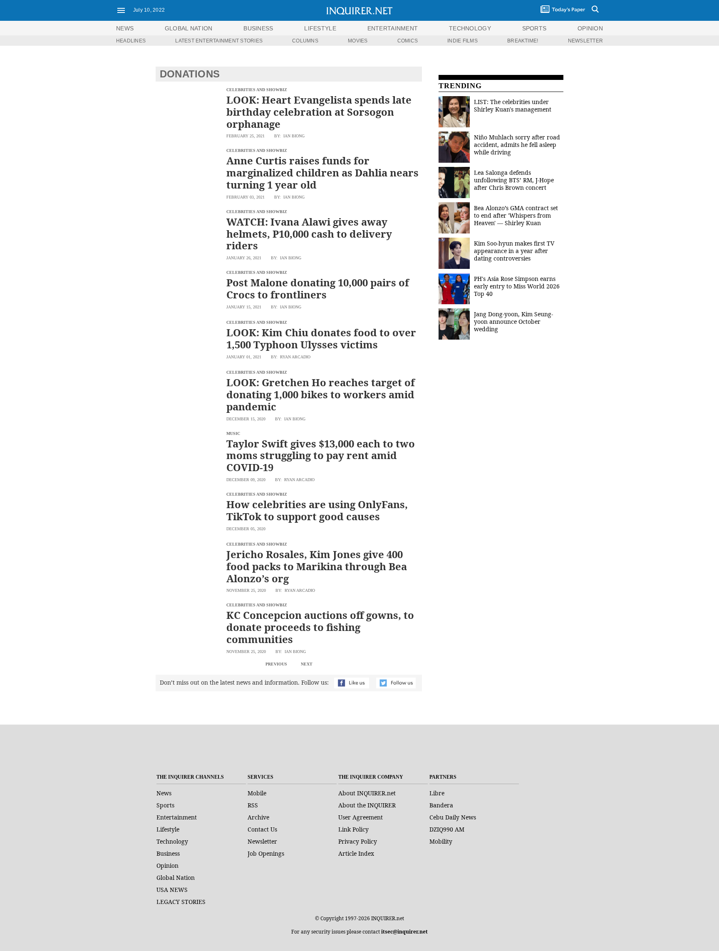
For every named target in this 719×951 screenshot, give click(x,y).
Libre (436, 793)
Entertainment (176, 817)
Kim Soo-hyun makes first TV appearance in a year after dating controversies (514, 250)
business (258, 28)
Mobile (257, 793)
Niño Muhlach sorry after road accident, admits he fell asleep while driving (517, 144)
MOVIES (357, 41)
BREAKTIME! (522, 41)
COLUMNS (305, 41)
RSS (253, 805)
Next (306, 664)
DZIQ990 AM (446, 829)
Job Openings (266, 853)
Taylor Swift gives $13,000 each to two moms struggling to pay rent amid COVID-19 (320, 455)
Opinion (167, 865)
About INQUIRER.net (367, 793)
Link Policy (353, 829)
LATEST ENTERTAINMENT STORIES (219, 41)
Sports (165, 805)
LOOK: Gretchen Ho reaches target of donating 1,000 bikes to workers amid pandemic (320, 394)
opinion (590, 28)
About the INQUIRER (367, 805)
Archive (258, 817)
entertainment (392, 28)
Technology (172, 841)
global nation (189, 28)
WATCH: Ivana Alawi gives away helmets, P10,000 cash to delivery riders (309, 234)
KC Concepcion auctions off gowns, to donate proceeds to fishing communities (320, 627)
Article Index (356, 853)
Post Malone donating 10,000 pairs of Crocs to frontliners (317, 288)
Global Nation (175, 877)
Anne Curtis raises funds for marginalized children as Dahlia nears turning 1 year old (322, 172)
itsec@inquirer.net (404, 931)
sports (534, 28)
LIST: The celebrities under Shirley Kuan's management (512, 105)
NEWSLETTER (585, 41)
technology (470, 28)
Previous (276, 664)
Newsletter (262, 841)
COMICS (407, 41)
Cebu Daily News (452, 817)
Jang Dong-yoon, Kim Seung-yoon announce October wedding (513, 321)
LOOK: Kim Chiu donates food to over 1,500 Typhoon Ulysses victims (321, 338)
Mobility (440, 841)
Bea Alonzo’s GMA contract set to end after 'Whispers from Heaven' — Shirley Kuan (516, 215)
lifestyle (320, 28)
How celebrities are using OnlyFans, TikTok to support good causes (317, 510)
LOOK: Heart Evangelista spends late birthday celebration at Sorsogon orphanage (319, 112)
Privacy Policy (357, 841)
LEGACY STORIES (181, 902)
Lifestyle (167, 829)
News (125, 28)
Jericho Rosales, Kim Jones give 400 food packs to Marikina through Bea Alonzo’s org (316, 566)
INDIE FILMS (462, 41)
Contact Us (262, 829)
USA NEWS (172, 890)
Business (168, 853)
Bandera (441, 805)
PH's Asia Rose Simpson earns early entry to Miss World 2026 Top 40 (517, 286)
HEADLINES (131, 41)
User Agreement (360, 817)
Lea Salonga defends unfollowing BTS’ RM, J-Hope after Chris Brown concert (514, 180)
